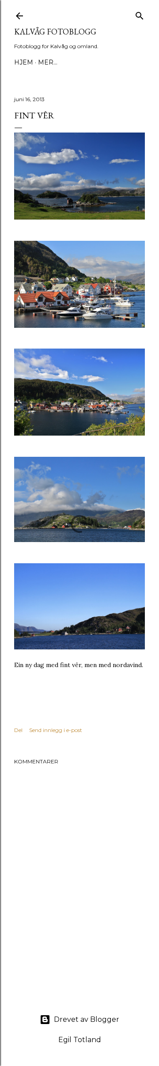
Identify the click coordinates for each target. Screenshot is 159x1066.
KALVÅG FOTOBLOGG (55, 32)
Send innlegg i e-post (55, 730)
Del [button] (18, 730)
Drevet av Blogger (86, 1019)
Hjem (23, 62)
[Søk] (139, 14)
